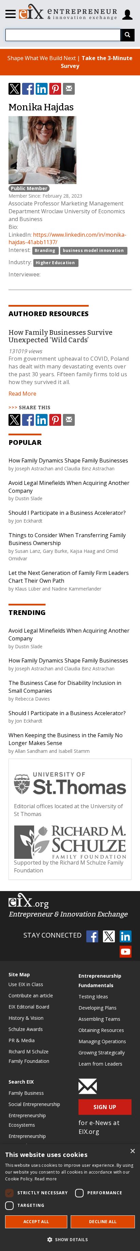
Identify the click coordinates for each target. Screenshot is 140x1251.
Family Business (26, 1093)
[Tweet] (14, 89)
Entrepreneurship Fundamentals (99, 981)
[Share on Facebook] (28, 89)
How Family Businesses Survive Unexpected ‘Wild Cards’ (60, 336)
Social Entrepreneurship (34, 1104)
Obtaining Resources (101, 1030)
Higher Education (55, 263)
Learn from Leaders (100, 1063)
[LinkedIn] (42, 89)
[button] (70, 1239)
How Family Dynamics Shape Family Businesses (68, 460)
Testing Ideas (93, 996)
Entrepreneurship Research (27, 1141)
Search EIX (21, 1081)
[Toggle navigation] (10, 14)
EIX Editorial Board (28, 1006)
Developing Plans (97, 1007)
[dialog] (70, 1197)
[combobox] (63, 35)
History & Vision (25, 1018)
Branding (45, 250)
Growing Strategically (101, 1052)
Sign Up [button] (104, 1107)
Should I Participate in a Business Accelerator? (67, 512)
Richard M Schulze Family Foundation (28, 1056)
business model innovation (93, 250)
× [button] (132, 1151)
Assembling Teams (99, 1019)
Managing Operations (102, 1041)
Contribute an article (30, 995)
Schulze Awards (25, 1029)
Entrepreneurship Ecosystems (27, 1120)
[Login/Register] (127, 12)
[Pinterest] (55, 89)
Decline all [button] (103, 1222)
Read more (46, 1179)
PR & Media (21, 1040)
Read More (22, 393)
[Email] (69, 89)
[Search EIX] (127, 35)
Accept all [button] (36, 1222)
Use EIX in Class (25, 984)
